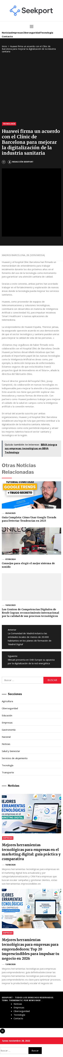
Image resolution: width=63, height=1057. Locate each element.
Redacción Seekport (22, 161)
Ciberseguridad (31, 32)
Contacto (7, 36)
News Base (35, 1000)
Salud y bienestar (11, 751)
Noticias (6, 32)
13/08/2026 (10, 964)
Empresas (17, 32)
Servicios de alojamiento (15, 758)
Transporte (8, 772)
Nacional (6, 736)
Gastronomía (8, 729)
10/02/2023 (10, 605)
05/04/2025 (10, 513)
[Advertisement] (31, 88)
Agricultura (7, 701)
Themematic (16, 1000)
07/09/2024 (10, 559)
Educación (7, 715)
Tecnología (46, 32)
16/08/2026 (10, 864)
